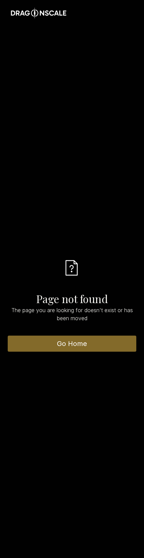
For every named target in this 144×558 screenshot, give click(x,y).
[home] (37, 13)
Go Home (72, 344)
